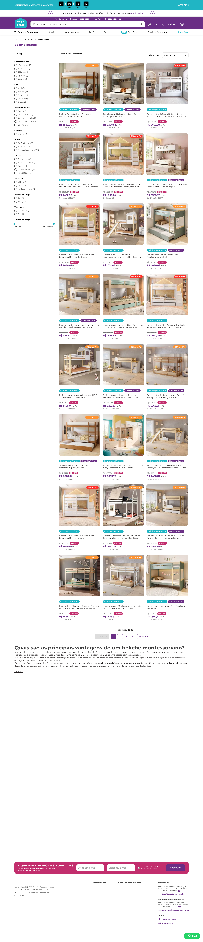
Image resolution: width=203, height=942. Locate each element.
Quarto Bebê (25, 114)
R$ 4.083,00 (48, 226)
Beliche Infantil (43, 39)
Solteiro (23, 211)
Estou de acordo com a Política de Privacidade (150, 867)
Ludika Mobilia (26, 169)
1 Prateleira (24, 65)
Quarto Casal (25, 125)
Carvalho (23, 95)
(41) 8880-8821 (168, 923)
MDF (22, 182)
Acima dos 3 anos (28, 150)
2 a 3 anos (24, 146)
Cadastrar (175, 867)
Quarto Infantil (27, 118)
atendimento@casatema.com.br (173, 910)
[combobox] (87, 24)
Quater (22, 166)
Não (22, 201)
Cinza (22, 102)
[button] (34, 62)
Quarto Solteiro (27, 121)
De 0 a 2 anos (26, 143)
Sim (22, 198)
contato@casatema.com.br (171, 894)
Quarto (22, 111)
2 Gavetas (24, 69)
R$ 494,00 (19, 226)
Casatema (24, 159)
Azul (21, 88)
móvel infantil (53, 660)
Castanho (23, 98)
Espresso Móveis (27, 162)
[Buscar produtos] (141, 24)
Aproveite (183, 5)
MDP (22, 185)
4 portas (23, 79)
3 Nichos (23, 72)
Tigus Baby (24, 173)
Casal (21, 214)
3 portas (23, 75)
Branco (23, 91)
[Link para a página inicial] (17, 39)
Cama (32, 39)
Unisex (23, 134)
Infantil (24, 39)
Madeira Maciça (27, 189)
